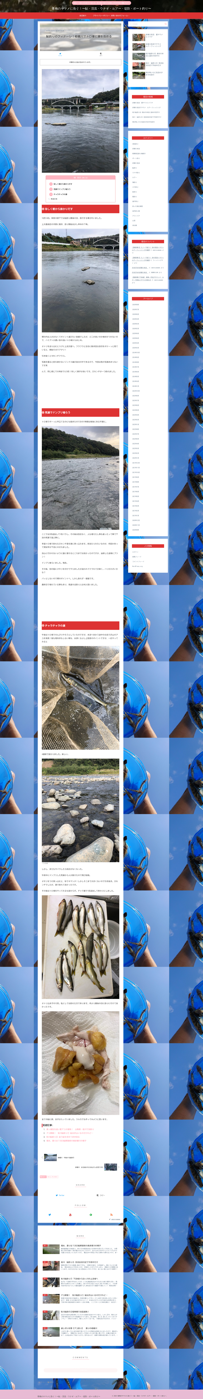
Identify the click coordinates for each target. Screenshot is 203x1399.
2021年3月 (135, 506)
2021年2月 (135, 510)
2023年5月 (135, 410)
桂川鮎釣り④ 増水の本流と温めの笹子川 (146, 112)
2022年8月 (135, 429)
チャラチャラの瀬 (60, 194)
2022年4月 (135, 443)
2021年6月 (135, 491)
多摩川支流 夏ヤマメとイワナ (142, 103)
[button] (100, 54)
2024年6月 (135, 372)
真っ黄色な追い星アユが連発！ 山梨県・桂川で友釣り (70, 1129)
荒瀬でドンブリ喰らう (62, 189)
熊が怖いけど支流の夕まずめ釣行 (143, 122)
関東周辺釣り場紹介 (139, 153)
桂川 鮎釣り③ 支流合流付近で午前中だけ (146, 117)
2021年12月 (136, 463)
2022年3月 (135, 448)
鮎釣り (44, 1176)
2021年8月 (135, 482)
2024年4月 (135, 381)
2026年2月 (135, 328)
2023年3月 (135, 419)
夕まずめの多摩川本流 (140, 267)
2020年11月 (136, 525)
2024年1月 (135, 386)
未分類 (134, 225)
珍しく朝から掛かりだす (63, 184)
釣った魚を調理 (137, 206)
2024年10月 (136, 352)
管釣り (134, 196)
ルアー (134, 177)
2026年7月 (135, 309)
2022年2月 (135, 453)
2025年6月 (135, 338)
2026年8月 (135, 304)
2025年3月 (135, 348)
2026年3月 (135, 324)
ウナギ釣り (136, 172)
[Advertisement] (80, 391)
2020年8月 (135, 530)
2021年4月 (135, 501)
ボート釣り (136, 158)
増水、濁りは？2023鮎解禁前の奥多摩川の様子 (67, 1141)
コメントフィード (138, 561)
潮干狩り (135, 201)
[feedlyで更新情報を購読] (91, 1214)
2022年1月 (135, 458)
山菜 (133, 220)
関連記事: (54, 199)
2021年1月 (135, 515)
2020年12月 (136, 520)
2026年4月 (135, 319)
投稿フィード (136, 557)
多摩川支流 (136, 163)
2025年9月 (135, 333)
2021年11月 (136, 467)
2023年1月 (135, 424)
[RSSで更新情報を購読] (111, 1214)
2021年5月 (135, 496)
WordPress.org (137, 566)
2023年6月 (135, 405)
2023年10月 (136, 391)
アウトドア (136, 216)
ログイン (135, 552)
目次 (79, 178)
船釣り (134, 192)
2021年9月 (135, 477)
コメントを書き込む (80, 1370)
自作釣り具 (136, 211)
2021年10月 (136, 472)
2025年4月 (135, 343)
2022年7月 (135, 434)
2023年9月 (135, 396)
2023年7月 (135, 400)
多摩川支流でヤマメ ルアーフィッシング (146, 107)
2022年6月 (135, 439)
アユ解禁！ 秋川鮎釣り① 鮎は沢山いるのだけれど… (69, 1133)
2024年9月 (135, 357)
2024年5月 (135, 376)
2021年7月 (135, 487)
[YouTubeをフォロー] (70, 1214)
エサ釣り (135, 187)
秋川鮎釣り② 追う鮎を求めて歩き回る (63, 1137)
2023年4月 (135, 415)
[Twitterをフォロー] (50, 1214)
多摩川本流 (136, 148)
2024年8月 (135, 362)
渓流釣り (135, 144)
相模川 (56, 1176)
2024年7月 (135, 367)
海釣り (134, 182)
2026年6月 (135, 314)
